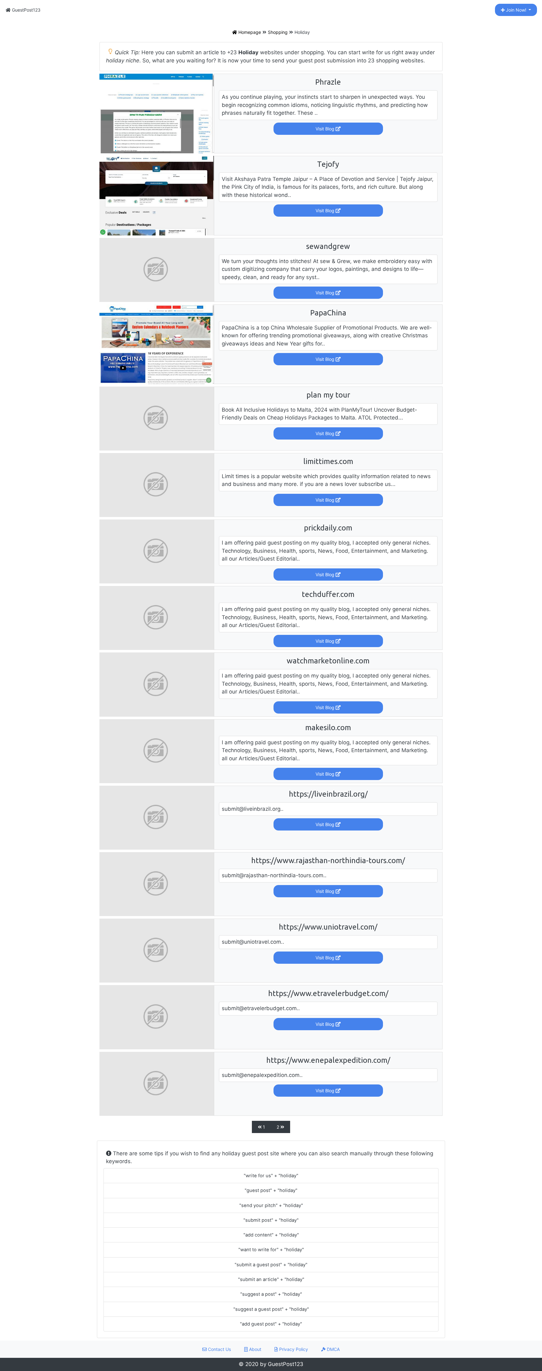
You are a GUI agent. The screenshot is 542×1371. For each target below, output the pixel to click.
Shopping (278, 32)
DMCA (333, 1349)
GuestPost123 (25, 10)
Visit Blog (326, 128)
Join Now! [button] (516, 10)
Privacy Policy (293, 1349)
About (254, 1349)
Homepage (249, 32)
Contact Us (219, 1349)
